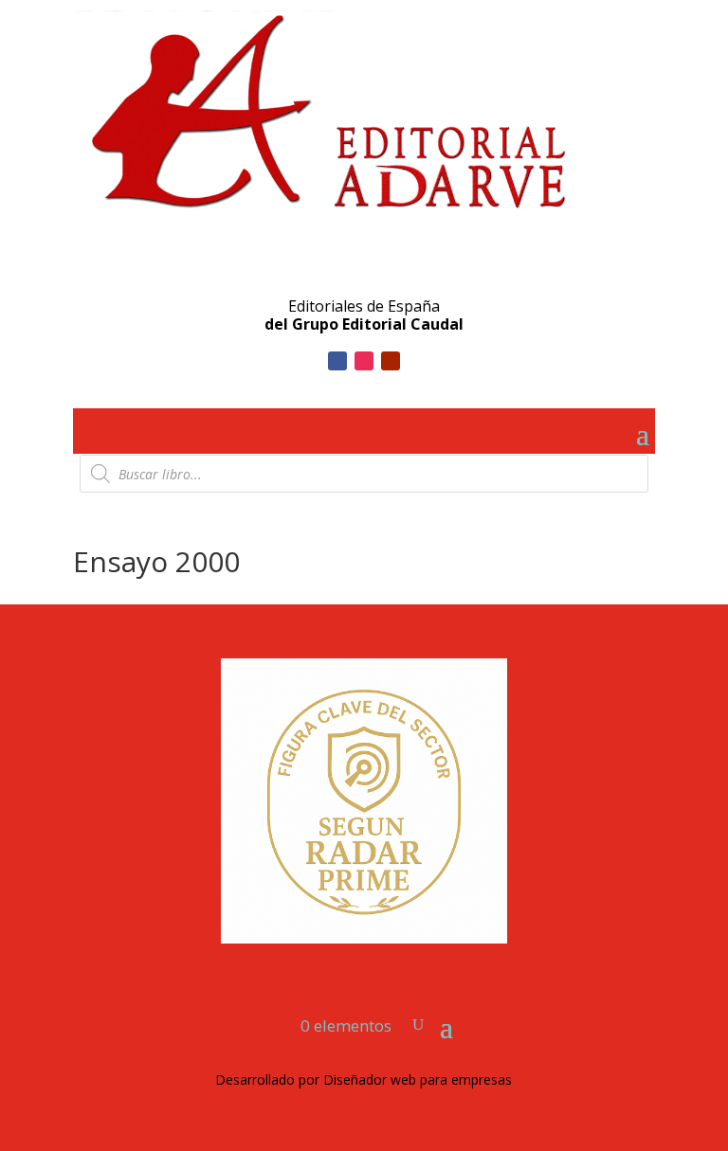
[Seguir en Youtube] (390, 360)
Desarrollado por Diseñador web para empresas (363, 1079)
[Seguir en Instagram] (364, 360)
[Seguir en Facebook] (337, 360)
